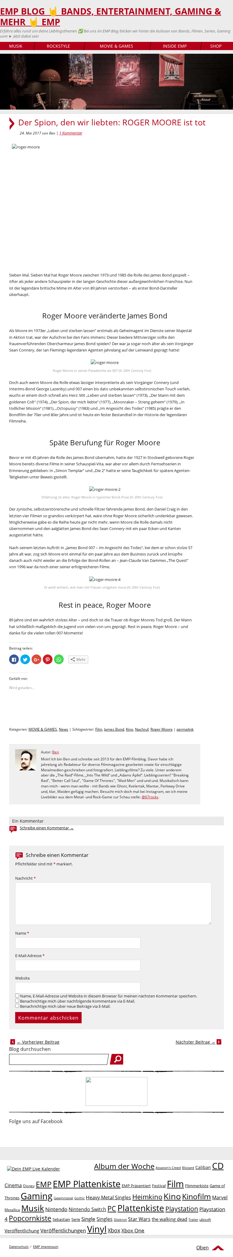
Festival (159, 1185)
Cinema (13, 1185)
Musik (32, 1208)
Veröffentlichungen (63, 1230)
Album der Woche (124, 1166)
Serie (75, 1219)
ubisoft (205, 1219)
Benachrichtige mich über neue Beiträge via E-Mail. (65, 1006)
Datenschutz (19, 1246)
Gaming (36, 1196)
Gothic (79, 1198)
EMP (44, 1184)
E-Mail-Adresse (30, 955)
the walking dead (169, 1219)
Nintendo (56, 1209)
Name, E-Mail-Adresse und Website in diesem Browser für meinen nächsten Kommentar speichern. (108, 996)
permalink (185, 729)
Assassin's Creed (168, 1168)
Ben (55, 752)
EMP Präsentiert (136, 1185)
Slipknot (120, 1219)
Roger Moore (161, 729)
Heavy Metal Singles (108, 1197)
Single (88, 1218)
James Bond (114, 729)
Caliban (203, 1167)
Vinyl (96, 1229)
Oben (202, 1247)
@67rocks (150, 797)
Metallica (12, 1209)
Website (22, 978)
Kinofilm (196, 1196)
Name (22, 933)
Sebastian (61, 1219)
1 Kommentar (70, 133)
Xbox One (132, 1230)
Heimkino (147, 1196)
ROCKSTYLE (58, 46)
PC (111, 1208)
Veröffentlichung (22, 1231)
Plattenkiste (140, 1208)
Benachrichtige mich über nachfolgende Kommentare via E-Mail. (77, 1001)
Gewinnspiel (63, 1198)
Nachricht (25, 878)
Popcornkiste (30, 1218)
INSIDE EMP (175, 46)
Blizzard (188, 1168)
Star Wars (139, 1219)
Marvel (220, 1197)
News (63, 729)
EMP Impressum (45, 1246)
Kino (129, 729)
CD (218, 1165)
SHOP (215, 46)
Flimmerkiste (196, 1185)
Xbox (114, 1230)
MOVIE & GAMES (116, 46)
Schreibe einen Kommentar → (47, 828)
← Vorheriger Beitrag (38, 1042)
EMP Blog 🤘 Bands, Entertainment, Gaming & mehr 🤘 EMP (110, 16)
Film (98, 729)
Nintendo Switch (87, 1209)
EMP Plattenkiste (86, 1184)
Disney (29, 1185)
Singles (104, 1218)
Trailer (193, 1219)
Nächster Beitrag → (195, 1042)
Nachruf (142, 729)
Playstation (181, 1208)
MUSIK (15, 46)
